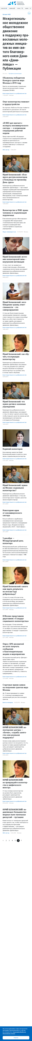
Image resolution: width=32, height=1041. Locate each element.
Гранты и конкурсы (8, 702)
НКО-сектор (6, 149)
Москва (11, 95)
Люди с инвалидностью (9, 232)
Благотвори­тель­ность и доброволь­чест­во (14, 93)
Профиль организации (15, 73)
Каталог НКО (7, 14)
